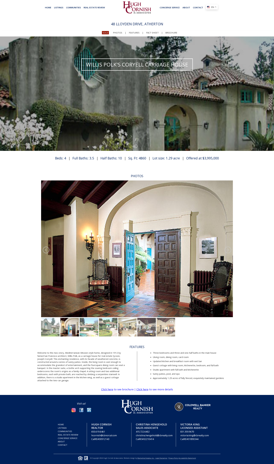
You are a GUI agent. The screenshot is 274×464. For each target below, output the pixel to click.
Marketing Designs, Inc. (146, 458)
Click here (107, 389)
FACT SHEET (152, 32)
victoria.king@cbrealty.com (194, 435)
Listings (58, 7)
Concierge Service (67, 438)
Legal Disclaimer (161, 458)
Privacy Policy (173, 458)
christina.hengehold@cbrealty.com (154, 435)
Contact (62, 445)
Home (48, 7)
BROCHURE (171, 32)
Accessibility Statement (187, 458)
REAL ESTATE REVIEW (94, 7)
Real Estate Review (68, 434)
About (61, 441)
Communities (73, 7)
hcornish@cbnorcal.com (104, 435)
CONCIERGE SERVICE (170, 7)
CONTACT (198, 7)
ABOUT (186, 7)
